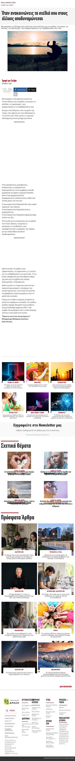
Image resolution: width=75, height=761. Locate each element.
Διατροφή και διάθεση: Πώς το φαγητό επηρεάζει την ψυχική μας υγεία (13, 416)
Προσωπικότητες (65, 710)
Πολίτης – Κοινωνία (35, 723)
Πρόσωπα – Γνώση (63, 701)
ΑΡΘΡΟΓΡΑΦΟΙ (9, 718)
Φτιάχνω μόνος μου (50, 742)
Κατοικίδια (35, 712)
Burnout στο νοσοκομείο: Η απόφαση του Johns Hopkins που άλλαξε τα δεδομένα (55, 556)
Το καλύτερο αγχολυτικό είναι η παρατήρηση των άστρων (19, 673)
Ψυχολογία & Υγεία (56, 552)
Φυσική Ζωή (49, 722)
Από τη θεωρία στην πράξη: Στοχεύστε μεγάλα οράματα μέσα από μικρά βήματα (61, 386)
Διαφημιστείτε (10, 724)
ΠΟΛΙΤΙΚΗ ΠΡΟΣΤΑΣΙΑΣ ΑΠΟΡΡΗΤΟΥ (37, 435)
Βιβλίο (3, 3)
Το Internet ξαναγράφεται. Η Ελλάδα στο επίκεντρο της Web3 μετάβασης (37, 416)
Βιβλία (56, 630)
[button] (65, 687)
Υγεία (48, 700)
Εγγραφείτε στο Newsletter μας (37, 425)
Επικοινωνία (9, 733)
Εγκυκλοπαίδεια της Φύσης (52, 734)
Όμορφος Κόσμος (36, 701)
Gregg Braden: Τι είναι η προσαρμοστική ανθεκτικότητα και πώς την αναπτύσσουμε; (19, 596)
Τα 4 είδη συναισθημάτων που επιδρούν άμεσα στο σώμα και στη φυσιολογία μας (19, 635)
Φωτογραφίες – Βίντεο (36, 731)
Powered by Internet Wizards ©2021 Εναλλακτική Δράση (59, 758)
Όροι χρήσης (9, 726)
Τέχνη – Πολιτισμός (36, 727)
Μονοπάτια (26, 712)
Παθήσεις (49, 709)
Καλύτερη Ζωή (19, 552)
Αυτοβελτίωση (51, 591)
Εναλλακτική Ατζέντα (64, 719)
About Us (8, 721)
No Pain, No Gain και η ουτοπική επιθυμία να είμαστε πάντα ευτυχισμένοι (55, 596)
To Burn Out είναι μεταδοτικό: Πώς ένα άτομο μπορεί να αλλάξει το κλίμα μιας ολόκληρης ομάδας (19, 556)
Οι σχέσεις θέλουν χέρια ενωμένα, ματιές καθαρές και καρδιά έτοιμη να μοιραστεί (56, 635)
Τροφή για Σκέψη (7, 5)
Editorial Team (7, 84)
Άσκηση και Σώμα (50, 729)
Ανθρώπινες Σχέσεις (36, 708)
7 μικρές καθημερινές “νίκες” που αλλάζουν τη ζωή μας (37, 385)
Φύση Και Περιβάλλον (50, 746)
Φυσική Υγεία (48, 716)
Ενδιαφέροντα (19, 630)
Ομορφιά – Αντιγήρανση (50, 738)
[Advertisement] (19, 153)
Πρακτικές (25, 715)
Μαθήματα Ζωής (35, 715)
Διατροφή (26, 719)
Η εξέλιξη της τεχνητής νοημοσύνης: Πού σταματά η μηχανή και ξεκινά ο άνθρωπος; (62, 416)
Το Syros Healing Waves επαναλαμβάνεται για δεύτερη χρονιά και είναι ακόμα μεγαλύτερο (56, 674)
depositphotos (10, 716)
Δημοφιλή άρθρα (10, 3)
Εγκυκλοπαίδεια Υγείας (51, 705)
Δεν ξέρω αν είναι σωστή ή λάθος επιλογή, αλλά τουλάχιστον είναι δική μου (13, 386)
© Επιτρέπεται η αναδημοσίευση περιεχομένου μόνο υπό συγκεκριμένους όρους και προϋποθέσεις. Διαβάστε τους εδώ (11, 747)
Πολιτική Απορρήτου (8, 729)
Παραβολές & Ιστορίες (36, 719)
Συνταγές (25, 735)
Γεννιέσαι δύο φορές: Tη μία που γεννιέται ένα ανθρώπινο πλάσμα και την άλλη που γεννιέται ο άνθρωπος (55, 504)
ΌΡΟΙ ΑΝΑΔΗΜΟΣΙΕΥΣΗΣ (11, 736)
